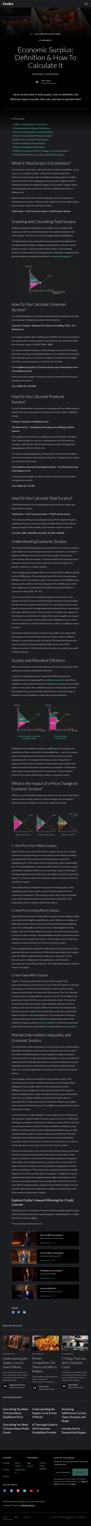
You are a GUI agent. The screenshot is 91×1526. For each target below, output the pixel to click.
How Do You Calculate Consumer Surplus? (33, 132)
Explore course (45, 1243)
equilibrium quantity (54, 680)
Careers (6, 1470)
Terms (16, 1517)
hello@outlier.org (28, 1505)
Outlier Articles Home (48, 34)
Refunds (26, 1517)
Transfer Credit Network (42, 1466)
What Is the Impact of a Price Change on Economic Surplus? (41, 151)
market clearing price (61, 256)
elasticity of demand (45, 1022)
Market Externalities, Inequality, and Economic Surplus (39, 154)
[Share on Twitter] (19, 1312)
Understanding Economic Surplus (29, 143)
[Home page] (8, 3)
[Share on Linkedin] (24, 1312)
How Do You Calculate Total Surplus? (31, 139)
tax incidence (71, 1026)
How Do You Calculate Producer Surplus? (33, 135)
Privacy (6, 1517)
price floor (63, 851)
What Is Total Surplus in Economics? (30, 124)
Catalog (6, 1463)
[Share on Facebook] (13, 1312)
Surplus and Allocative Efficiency (29, 147)
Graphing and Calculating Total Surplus (32, 128)
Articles (6, 1476)
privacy (73, 1484)
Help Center (8, 1519)
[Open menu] (86, 4)
